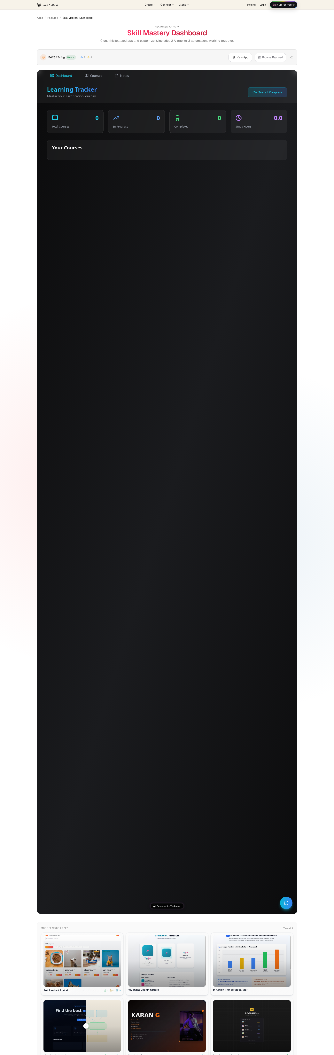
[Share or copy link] (291, 57)
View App (84, 981)
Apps (40, 18)
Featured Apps (167, 26)
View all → (288, 928)
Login (263, 4)
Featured (52, 18)
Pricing (251, 4)
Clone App (84, 1046)
